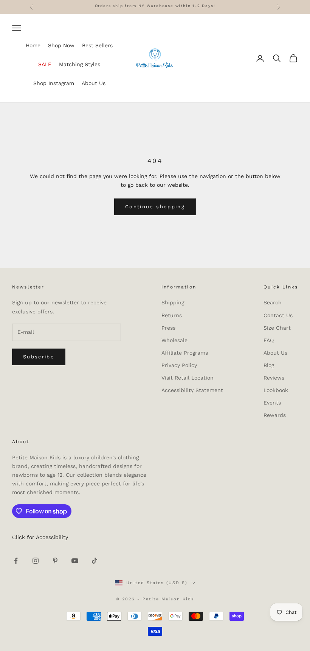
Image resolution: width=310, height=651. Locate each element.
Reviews (274, 378)
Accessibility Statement (192, 390)
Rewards (275, 415)
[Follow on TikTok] (94, 560)
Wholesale (174, 340)
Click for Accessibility (40, 537)
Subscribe (38, 357)
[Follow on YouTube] (75, 560)
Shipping (172, 302)
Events (272, 403)
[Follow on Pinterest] (55, 560)
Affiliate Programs (184, 353)
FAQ (269, 340)
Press (168, 328)
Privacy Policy (179, 365)
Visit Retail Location (187, 378)
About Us (275, 353)
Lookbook (276, 390)
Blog (269, 365)
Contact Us (278, 315)
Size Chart (277, 328)
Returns (171, 315)
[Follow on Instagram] (35, 560)
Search (273, 302)
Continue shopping (155, 206)
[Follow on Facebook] (16, 560)
